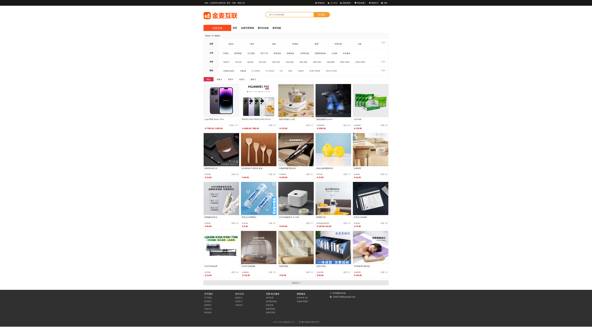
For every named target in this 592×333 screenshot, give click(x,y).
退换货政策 (270, 309)
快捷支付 (239, 298)
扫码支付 (239, 301)
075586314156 (339, 293)
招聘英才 (208, 305)
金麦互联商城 (247, 28)
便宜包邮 (276, 28)
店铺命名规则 (302, 301)
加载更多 (295, 283)
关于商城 (208, 298)
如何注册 (269, 298)
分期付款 (239, 305)
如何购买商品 (271, 301)
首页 (235, 28)
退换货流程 (270, 312)
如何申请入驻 (302, 298)
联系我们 (208, 301)
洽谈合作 (208, 309)
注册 (234, 3)
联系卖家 (269, 305)
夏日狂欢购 (263, 28)
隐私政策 (208, 312)
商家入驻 (241, 3)
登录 (228, 3)
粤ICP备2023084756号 (310, 322)
